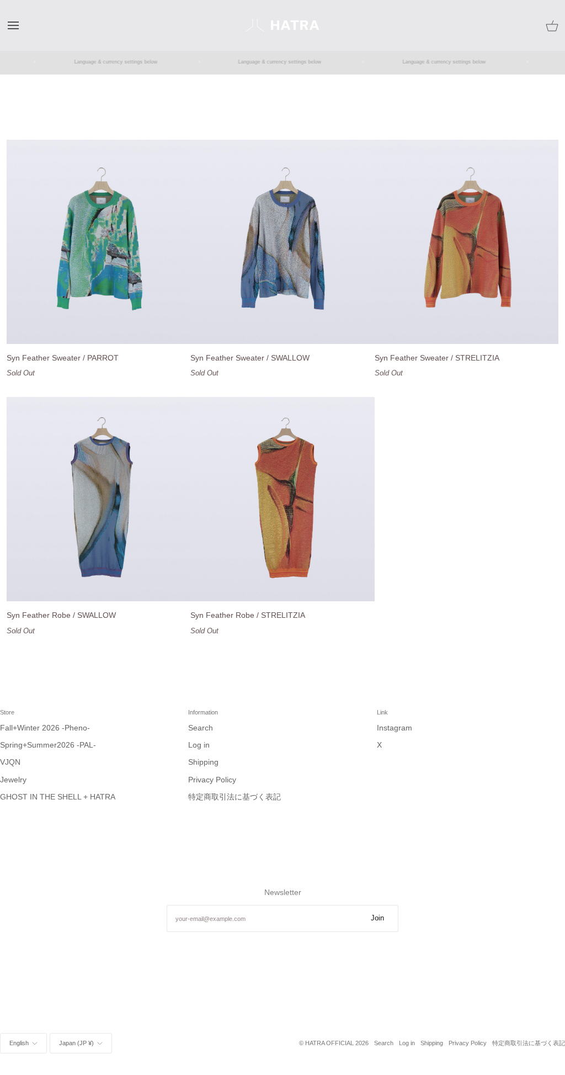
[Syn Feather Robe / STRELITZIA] (282, 499)
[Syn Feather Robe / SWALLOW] (98, 499)
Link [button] (382, 712)
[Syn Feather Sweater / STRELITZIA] (466, 242)
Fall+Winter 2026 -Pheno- (45, 728)
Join (377, 918)
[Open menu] (23, 25)
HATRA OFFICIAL (329, 1043)
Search (200, 728)
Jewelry (13, 780)
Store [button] (7, 712)
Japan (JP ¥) (76, 1043)
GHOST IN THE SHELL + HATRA (57, 797)
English (19, 1043)
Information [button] (203, 712)
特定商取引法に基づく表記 (234, 797)
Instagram (394, 728)
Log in (199, 745)
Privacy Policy (212, 780)
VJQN (10, 762)
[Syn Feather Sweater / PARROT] (98, 242)
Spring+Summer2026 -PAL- (48, 745)
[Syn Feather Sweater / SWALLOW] (282, 242)
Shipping (203, 762)
